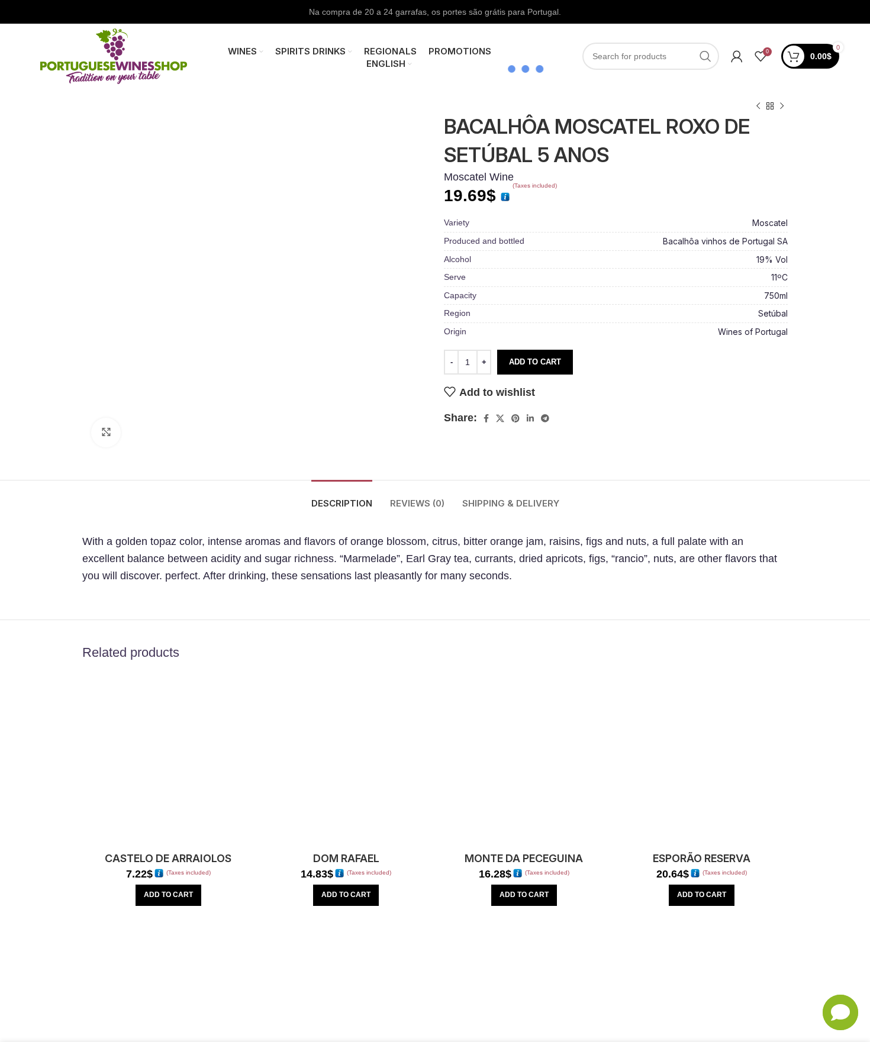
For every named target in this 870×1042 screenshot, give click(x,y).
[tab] (341, 497)
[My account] (737, 56)
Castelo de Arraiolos (168, 858)
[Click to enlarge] (106, 432)
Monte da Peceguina (524, 858)
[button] (168, 895)
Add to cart (535, 361)
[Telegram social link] (545, 418)
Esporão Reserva (701, 858)
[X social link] (500, 418)
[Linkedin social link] (530, 418)
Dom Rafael (346, 858)
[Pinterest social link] (515, 418)
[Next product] (782, 106)
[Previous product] (758, 106)
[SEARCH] (705, 56)
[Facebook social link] (486, 418)
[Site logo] (113, 56)
